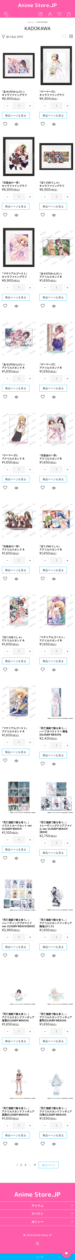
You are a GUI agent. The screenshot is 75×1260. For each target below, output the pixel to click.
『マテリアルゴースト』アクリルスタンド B (52, 639)
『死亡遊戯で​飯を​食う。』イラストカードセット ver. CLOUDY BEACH (17, 825)
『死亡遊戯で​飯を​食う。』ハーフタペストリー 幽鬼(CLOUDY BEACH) (53, 731)
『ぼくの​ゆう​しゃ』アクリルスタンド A (13, 639)
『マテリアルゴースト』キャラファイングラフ (15, 275)
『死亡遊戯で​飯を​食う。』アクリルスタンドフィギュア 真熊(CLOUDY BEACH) (18, 1111)
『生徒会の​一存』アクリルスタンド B (50, 457)
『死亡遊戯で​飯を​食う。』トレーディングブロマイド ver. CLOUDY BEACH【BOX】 (18, 923)
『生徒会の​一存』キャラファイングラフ (14, 184)
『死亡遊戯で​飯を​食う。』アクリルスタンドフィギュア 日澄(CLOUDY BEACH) (55, 1111)
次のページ (48, 1165)
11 (35, 1164)
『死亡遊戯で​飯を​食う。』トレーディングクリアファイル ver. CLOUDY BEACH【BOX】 (55, 827)
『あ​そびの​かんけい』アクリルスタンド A (13, 366)
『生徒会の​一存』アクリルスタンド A (13, 548)
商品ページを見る (15, 115)
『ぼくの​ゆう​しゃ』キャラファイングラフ (51, 184)
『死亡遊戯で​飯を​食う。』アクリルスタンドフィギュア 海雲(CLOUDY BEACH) (18, 1017)
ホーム (30, 22)
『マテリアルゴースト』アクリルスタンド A (15, 729)
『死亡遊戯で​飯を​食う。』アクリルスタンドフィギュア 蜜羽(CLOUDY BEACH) (55, 1017)
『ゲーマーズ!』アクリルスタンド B (50, 366)
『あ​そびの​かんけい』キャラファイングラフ (14, 93)
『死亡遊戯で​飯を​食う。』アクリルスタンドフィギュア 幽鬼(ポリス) (55, 923)
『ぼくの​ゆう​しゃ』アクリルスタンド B (50, 548)
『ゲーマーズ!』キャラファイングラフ (51, 93)
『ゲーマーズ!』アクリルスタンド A (13, 457)
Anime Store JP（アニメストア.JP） (37, 5)
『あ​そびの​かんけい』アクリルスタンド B (50, 275)
